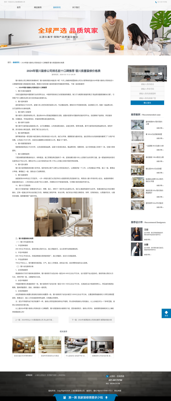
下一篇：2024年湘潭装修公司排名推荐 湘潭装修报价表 (92, 320)
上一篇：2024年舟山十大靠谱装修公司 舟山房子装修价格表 (36, 320)
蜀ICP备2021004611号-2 (102, 390)
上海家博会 (61, 375)
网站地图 (117, 390)
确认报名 (147, 102)
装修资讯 (16, 62)
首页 (9, 62)
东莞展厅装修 (52, 375)
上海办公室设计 (40, 375)
